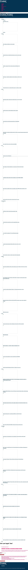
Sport (2, 484)
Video (2, 10)
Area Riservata (3, 565)
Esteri (2, 5)
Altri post (1, 552)
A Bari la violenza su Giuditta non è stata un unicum (7, 558)
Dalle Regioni (3, 9)
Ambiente (2, 256)
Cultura (2, 7)
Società (2, 8)
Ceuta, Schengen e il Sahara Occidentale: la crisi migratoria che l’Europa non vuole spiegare (13, 559)
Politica (2, 89)
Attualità (2, 4)
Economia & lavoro (3, 6)
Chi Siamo (2, 3)
